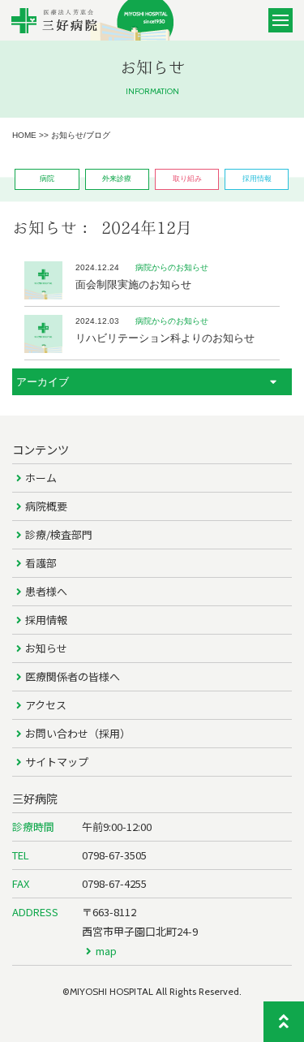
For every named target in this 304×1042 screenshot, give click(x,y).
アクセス (45, 705)
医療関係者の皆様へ (72, 676)
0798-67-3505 (114, 855)
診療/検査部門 (58, 534)
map (106, 950)
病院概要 (46, 506)
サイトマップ (56, 761)
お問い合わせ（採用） (78, 733)
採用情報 (46, 619)
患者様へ (46, 591)
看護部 (41, 563)
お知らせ (46, 648)
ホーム (41, 477)
